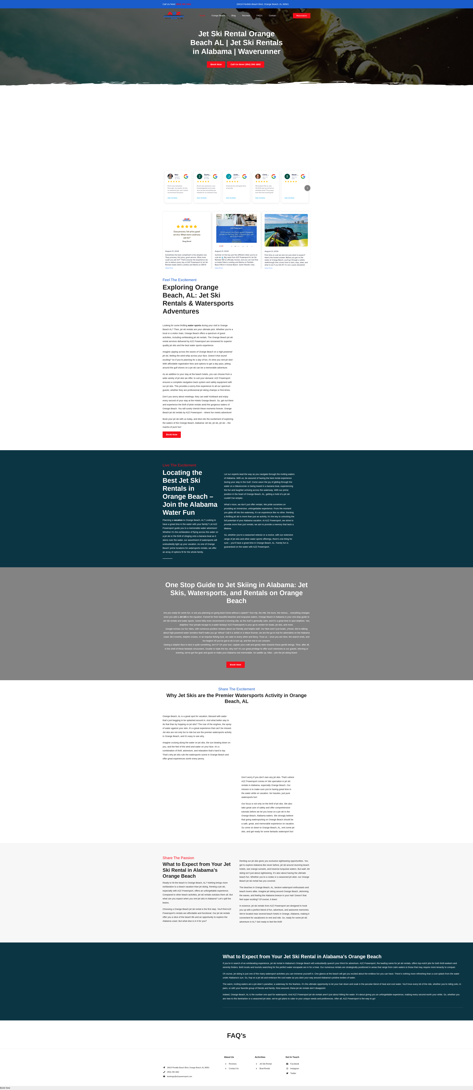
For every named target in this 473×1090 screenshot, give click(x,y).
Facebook (294, 1064)
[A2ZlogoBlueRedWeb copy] (174, 12)
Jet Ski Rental (266, 1064)
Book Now (5, 1088)
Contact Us (234, 1068)
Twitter (293, 1073)
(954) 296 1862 (183, 4)
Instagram (294, 1068)
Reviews (232, 1064)
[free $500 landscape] (236, 90)
